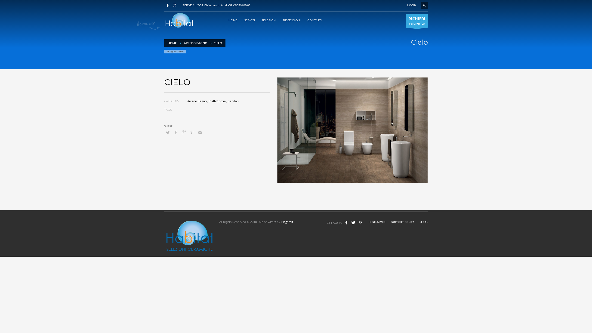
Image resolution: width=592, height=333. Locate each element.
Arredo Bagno (195, 43)
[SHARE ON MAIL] (200, 132)
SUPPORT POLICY (402, 222)
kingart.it (287, 222)
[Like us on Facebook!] (346, 222)
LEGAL (424, 222)
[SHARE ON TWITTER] (167, 132)
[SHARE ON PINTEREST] (191, 132)
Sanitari (233, 101)
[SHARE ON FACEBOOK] (175, 132)
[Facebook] (167, 5)
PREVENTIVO (417, 21)
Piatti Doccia (217, 101)
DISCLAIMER (377, 222)
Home (172, 43)
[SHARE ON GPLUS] (183, 132)
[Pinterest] (360, 222)
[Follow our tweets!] (353, 222)
